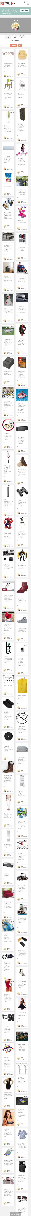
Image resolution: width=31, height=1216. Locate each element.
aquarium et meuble (13, 670)
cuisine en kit (11, 259)
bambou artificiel (12, 138)
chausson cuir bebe (13, 727)
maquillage (25, 899)
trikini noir (11, 1009)
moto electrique (26, 288)
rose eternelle (11, 638)
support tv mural (12, 1040)
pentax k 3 (10, 577)
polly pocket (25, 172)
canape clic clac (12, 917)
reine (8, 75)
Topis (8, 36)
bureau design (12, 694)
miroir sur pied (12, 855)
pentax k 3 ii (11, 608)
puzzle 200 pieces (12, 415)
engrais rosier (11, 194)
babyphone (11, 1203)
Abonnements (15, 41)
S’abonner (13, 45)
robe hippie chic (26, 1157)
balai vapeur (25, 739)
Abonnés (22, 36)
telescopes (24, 513)
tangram (10, 1074)
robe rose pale (25, 1026)
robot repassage (12, 447)
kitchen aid (25, 867)
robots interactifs (12, 546)
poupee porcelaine (13, 321)
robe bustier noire (12, 1106)
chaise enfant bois (13, 107)
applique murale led (13, 76)
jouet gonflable (26, 420)
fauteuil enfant (26, 74)
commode (24, 836)
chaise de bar (25, 1091)
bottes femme (11, 791)
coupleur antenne (12, 227)
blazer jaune (25, 708)
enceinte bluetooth (13, 883)
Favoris (15, 36)
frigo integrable (26, 802)
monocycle (11, 979)
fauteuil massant (26, 1125)
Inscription (24, 10)
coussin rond (11, 759)
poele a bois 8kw (12, 290)
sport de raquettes (13, 481)
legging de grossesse (13, 825)
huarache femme (26, 640)
